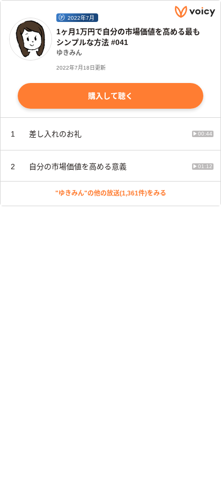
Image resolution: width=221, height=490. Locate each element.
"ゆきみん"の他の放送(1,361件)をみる (110, 193)
